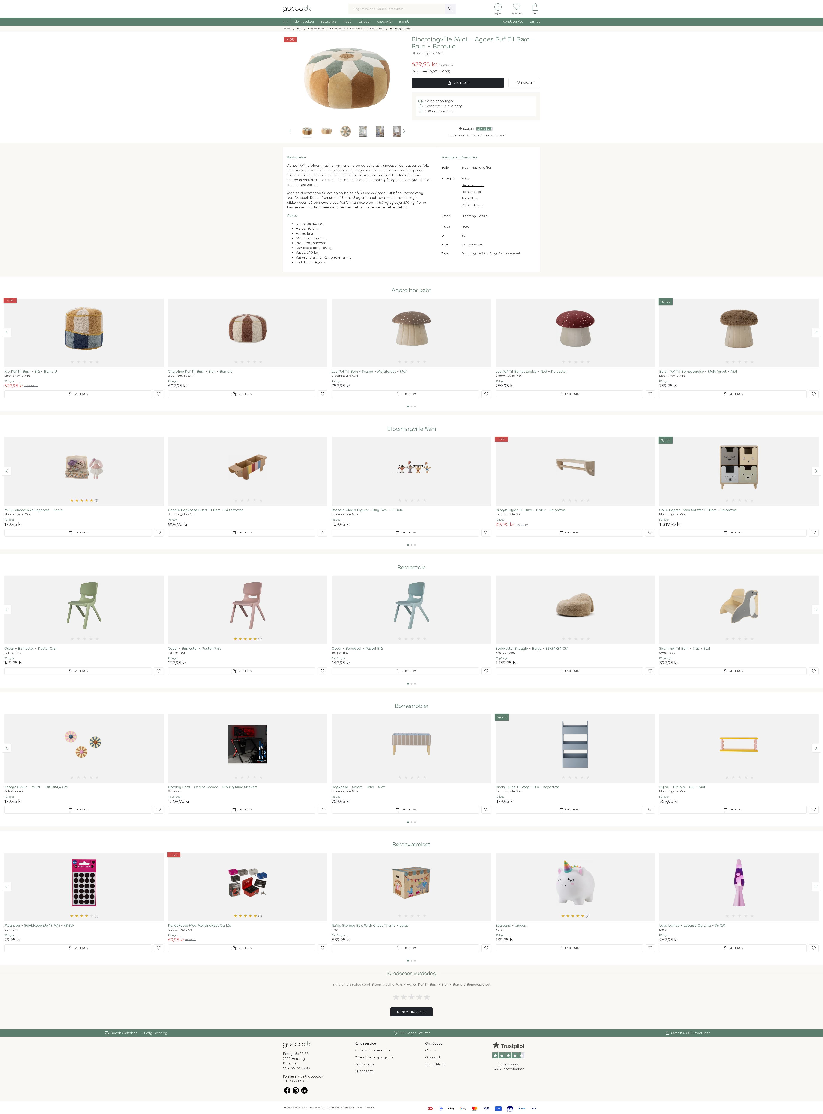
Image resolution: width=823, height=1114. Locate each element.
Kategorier (385, 22)
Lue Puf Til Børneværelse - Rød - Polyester (531, 371)
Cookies (370, 1107)
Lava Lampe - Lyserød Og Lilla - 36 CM (692, 925)
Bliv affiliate (435, 1064)
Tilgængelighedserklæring (347, 1107)
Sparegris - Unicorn (511, 925)
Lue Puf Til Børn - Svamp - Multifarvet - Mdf (369, 371)
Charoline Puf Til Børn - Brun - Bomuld (200, 371)
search (450, 9)
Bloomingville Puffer (476, 168)
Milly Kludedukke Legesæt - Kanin (33, 510)
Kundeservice (513, 22)
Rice (335, 930)
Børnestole (470, 198)
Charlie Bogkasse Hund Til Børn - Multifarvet (205, 510)
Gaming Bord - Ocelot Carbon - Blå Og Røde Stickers (212, 787)
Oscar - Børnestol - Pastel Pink (194, 648)
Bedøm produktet (411, 1012)
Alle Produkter (304, 22)
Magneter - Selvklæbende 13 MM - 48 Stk (39, 925)
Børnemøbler (471, 192)
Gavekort (432, 1057)
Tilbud (347, 22)
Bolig (465, 178)
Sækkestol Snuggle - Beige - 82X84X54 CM (532, 648)
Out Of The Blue (180, 930)
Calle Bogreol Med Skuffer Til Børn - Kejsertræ (698, 510)
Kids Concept (505, 653)
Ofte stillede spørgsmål (374, 1057)
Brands (404, 22)
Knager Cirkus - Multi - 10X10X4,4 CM (36, 787)
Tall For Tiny (12, 653)
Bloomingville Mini (427, 53)
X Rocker (174, 791)
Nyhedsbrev (364, 1071)
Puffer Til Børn (472, 205)
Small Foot (667, 653)
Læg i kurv (457, 83)
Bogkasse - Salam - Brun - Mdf (358, 787)
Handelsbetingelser (295, 1107)
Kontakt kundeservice (372, 1050)
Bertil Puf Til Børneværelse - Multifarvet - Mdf (698, 371)
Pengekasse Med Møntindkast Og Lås (200, 925)
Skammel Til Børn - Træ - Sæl (684, 648)
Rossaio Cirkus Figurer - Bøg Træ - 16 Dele (367, 510)
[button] (290, 131)
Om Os (535, 22)
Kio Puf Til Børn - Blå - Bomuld (30, 371)
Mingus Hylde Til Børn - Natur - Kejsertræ (531, 510)
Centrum (11, 930)
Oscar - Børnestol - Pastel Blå (357, 648)
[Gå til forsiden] (297, 1044)
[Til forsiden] (297, 8)
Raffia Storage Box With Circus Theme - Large (370, 925)
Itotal (499, 930)
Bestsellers (328, 22)
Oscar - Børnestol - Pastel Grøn (30, 648)
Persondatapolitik (319, 1107)
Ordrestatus (364, 1064)
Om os (430, 1050)
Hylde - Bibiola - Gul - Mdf (682, 787)
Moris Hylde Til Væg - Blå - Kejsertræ (527, 787)
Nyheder (364, 22)
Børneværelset (473, 185)
